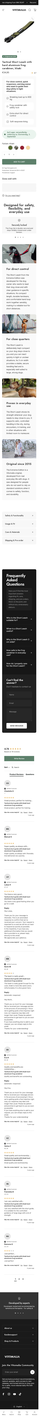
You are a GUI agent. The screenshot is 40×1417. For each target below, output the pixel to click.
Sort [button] (6, 767)
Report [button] (26, 812)
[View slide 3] (20, 237)
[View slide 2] (18, 237)
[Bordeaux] (22, 147)
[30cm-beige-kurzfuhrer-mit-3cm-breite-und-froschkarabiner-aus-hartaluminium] (28, 147)
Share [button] (30, 812)
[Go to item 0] (18, 51)
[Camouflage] (16, 147)
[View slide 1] (15, 237)
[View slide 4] (23, 237)
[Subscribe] (32, 1372)
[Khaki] (10, 147)
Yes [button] (21, 812)
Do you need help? (12, 195)
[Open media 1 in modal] (32, 19)
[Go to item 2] (20, 51)
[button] (15, 1279)
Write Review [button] (19, 758)
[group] (19, 749)
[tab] (17, 774)
